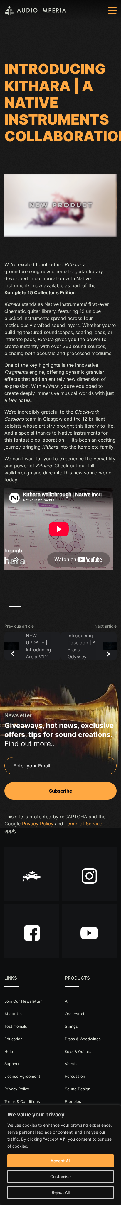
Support (11, 1063)
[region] (60, 1155)
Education (13, 1039)
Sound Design (77, 1089)
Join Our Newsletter (23, 1001)
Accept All (60, 1160)
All (67, 1001)
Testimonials (15, 1026)
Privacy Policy (37, 824)
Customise (60, 1176)
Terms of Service (83, 824)
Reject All (61, 1192)
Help (8, 1051)
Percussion (75, 1076)
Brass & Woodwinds (83, 1039)
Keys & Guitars (78, 1051)
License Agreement (22, 1076)
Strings (71, 1026)
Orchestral (74, 1013)
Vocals (71, 1063)
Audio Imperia (35, 10)
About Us (13, 1013)
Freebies (73, 1101)
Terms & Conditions (22, 1101)
